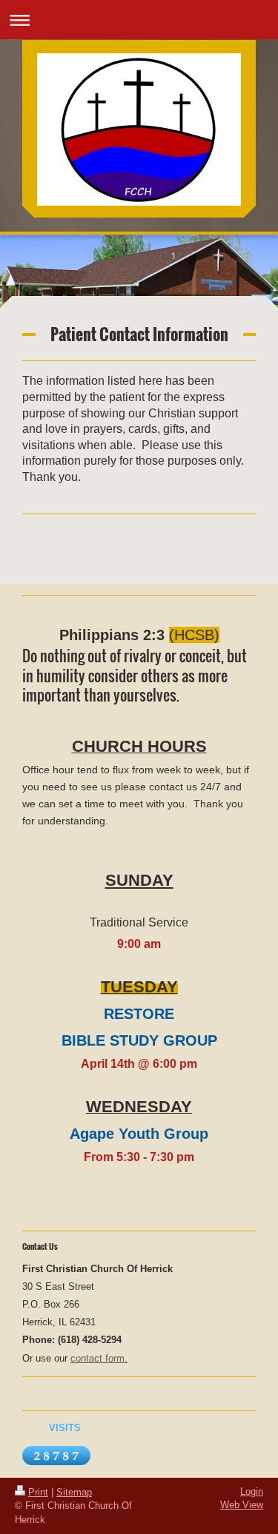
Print (38, 1492)
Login (251, 1491)
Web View (241, 1504)
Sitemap (74, 1492)
